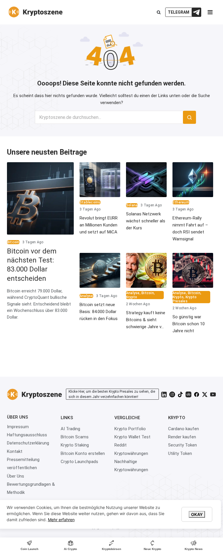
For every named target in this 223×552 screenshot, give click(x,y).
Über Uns (15, 476)
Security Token (182, 445)
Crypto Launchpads (79, 461)
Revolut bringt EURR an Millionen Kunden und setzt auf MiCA (99, 225)
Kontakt (14, 451)
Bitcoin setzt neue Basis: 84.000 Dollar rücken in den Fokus (99, 311)
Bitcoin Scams (75, 437)
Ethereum (180, 202)
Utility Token (180, 453)
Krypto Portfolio (130, 428)
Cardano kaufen (183, 428)
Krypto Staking (75, 445)
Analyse (86, 296)
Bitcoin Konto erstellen (83, 453)
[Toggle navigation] (210, 13)
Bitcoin (13, 242)
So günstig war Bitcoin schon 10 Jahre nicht (188, 323)
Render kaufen (182, 437)
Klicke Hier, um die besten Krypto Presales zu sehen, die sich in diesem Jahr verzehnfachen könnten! (112, 394)
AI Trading (70, 428)
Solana (132, 205)
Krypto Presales (184, 299)
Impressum (18, 426)
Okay (197, 514)
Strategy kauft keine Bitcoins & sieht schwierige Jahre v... (145, 319)
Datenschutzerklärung (28, 443)
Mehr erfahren (61, 519)
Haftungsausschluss (27, 434)
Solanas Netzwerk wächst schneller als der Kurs (145, 221)
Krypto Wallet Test (132, 437)
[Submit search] (189, 117)
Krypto (131, 297)
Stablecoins (90, 202)
